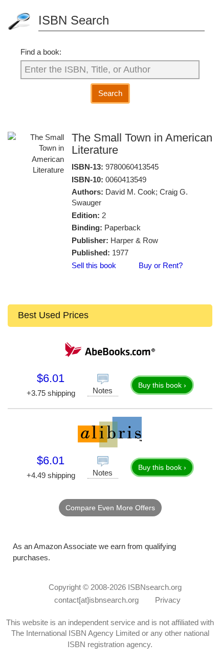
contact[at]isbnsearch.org (96, 600)
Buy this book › (162, 385)
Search (110, 93)
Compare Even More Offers (110, 508)
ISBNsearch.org (155, 587)
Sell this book (94, 265)
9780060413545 (132, 166)
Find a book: (40, 52)
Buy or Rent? (161, 265)
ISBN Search (73, 20)
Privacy (168, 600)
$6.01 (50, 378)
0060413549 (125, 179)
